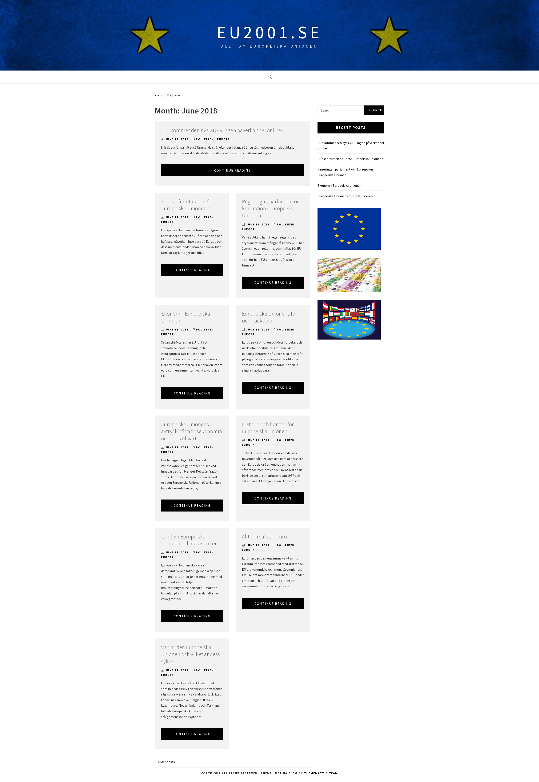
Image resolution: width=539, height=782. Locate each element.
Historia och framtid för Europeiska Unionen (268, 428)
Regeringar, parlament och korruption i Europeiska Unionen (272, 208)
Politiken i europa (213, 139)
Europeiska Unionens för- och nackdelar (270, 317)
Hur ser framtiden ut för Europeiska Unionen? (187, 205)
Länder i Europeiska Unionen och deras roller (189, 540)
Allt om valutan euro (264, 536)
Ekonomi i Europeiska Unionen (340, 185)
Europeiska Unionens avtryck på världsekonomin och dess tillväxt (191, 431)
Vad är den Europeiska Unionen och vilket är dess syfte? (190, 654)
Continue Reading (232, 170)
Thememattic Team (321, 773)
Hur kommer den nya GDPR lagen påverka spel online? (222, 130)
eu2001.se (269, 32)
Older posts (166, 762)
